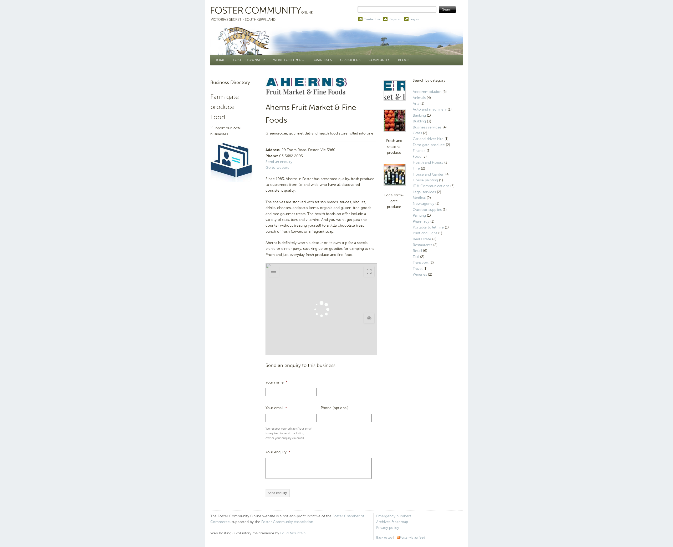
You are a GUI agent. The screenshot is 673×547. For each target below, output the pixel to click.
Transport (421, 262)
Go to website (277, 167)
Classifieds (350, 60)
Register (395, 19)
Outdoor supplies (427, 209)
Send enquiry (277, 493)
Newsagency (423, 203)
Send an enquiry (279, 162)
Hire (416, 168)
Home (220, 60)
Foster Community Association (287, 522)
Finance (419, 150)
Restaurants (422, 245)
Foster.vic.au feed (412, 537)
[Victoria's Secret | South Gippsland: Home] (262, 14)
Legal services (424, 192)
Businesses (322, 60)
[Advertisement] (234, 267)
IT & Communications (431, 186)
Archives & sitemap (392, 522)
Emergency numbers (393, 516)
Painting (419, 215)
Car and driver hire (428, 139)
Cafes (417, 133)
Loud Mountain (292, 533)
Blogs (403, 60)
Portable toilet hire (428, 227)
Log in (414, 19)
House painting (425, 180)
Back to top (384, 537)
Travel (417, 268)
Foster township (249, 60)
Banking (419, 115)
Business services (427, 127)
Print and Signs (425, 233)
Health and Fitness (428, 162)
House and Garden (428, 174)
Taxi (416, 257)
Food (417, 156)
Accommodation (427, 91)
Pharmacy (421, 221)
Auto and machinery (430, 109)
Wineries (420, 274)
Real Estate (422, 239)
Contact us (372, 19)
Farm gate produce (429, 145)
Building (419, 121)
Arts (416, 103)
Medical (419, 198)
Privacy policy (387, 527)
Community (379, 60)
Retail (417, 250)
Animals (419, 98)
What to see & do (288, 60)
